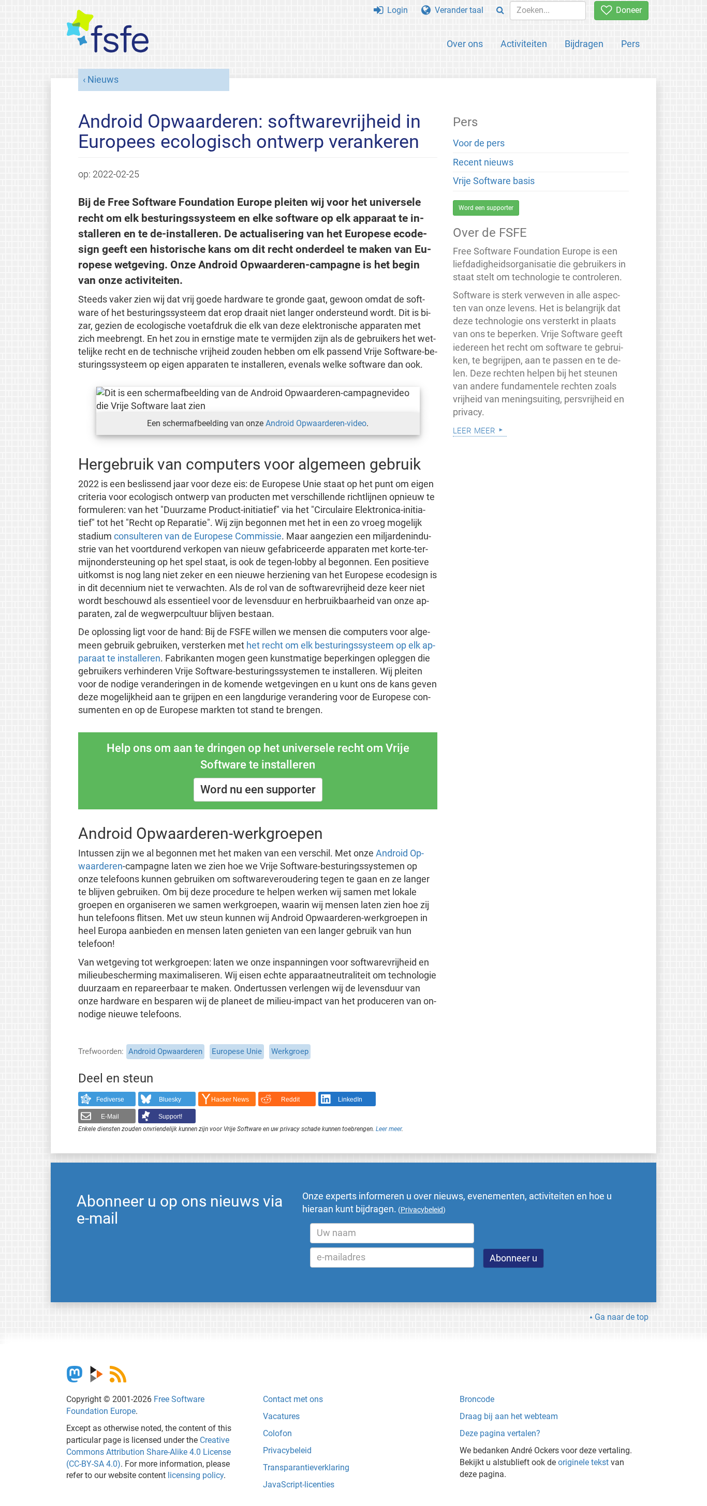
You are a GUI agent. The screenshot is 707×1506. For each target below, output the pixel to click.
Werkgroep (289, 1051)
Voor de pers (479, 143)
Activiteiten (523, 43)
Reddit (290, 1099)
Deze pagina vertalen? (500, 1433)
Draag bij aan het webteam (509, 1416)
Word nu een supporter (258, 789)
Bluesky (170, 1099)
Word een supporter (486, 208)
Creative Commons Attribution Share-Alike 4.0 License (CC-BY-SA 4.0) (148, 1452)
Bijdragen (584, 43)
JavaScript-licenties (298, 1484)
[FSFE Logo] (108, 32)
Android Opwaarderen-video (316, 423)
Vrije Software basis (494, 181)
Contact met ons (293, 1399)
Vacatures (281, 1416)
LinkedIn (350, 1099)
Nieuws (103, 79)
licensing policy (196, 1475)
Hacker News (230, 1099)
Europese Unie (237, 1051)
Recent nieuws (483, 162)
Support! (170, 1116)
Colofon (277, 1433)
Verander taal (457, 10)
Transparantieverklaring (306, 1467)
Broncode (477, 1399)
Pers (630, 43)
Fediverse (110, 1099)
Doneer (627, 10)
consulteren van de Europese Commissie (198, 536)
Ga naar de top (622, 1317)
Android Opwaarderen (165, 1051)
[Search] (500, 11)
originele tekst (583, 1462)
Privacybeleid (287, 1450)
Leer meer (389, 1129)
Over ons (465, 43)
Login (395, 10)
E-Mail (110, 1116)
